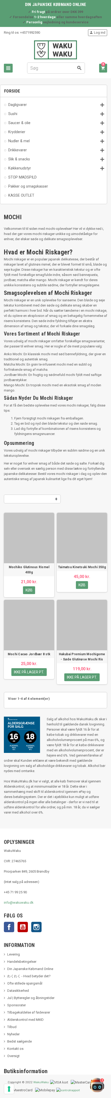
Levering (13, 954)
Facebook (9, 927)
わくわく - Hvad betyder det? (29, 976)
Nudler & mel (19, 141)
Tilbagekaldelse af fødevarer (28, 1012)
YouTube (23, 927)
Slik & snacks (19, 159)
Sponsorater (16, 1005)
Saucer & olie (19, 123)
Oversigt (13, 1056)
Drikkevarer (17, 150)
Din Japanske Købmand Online (30, 969)
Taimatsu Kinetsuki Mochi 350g (82, 567)
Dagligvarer (17, 105)
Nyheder (13, 1034)
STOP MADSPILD (22, 177)
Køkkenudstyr (19, 168)
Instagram (36, 927)
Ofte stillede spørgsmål (24, 983)
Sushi (12, 114)
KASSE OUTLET (21, 195)
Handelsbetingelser (21, 962)
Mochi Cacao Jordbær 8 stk (29, 654)
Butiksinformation (26, 1071)
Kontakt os (15, 1049)
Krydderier (16, 132)
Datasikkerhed (18, 991)
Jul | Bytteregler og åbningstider (30, 998)
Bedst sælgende (19, 1041)
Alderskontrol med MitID (25, 1020)
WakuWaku (41, 1082)
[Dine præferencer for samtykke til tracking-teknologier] (9, 1089)
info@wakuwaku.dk (19, 902)
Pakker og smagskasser (28, 186)
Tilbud (12, 1027)
